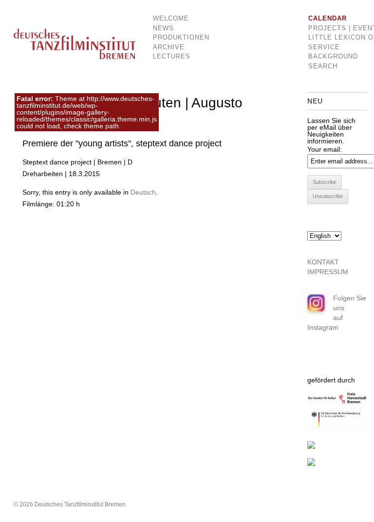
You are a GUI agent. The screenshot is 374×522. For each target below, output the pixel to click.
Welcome (171, 18)
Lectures (171, 56)
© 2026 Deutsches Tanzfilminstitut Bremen (70, 504)
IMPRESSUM (327, 272)
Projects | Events (331, 28)
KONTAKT (323, 262)
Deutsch (143, 192)
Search (322, 66)
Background (331, 56)
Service (324, 47)
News (163, 28)
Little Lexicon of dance (331, 37)
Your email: (324, 149)
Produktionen (174, 37)
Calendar (327, 18)
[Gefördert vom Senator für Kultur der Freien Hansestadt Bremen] (337, 402)
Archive (169, 47)
